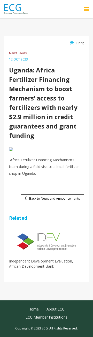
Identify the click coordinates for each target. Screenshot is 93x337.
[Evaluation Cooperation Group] (17, 9)
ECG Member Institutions (46, 317)
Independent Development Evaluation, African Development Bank (41, 264)
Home (33, 309)
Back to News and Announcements (54, 198)
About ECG (56, 309)
